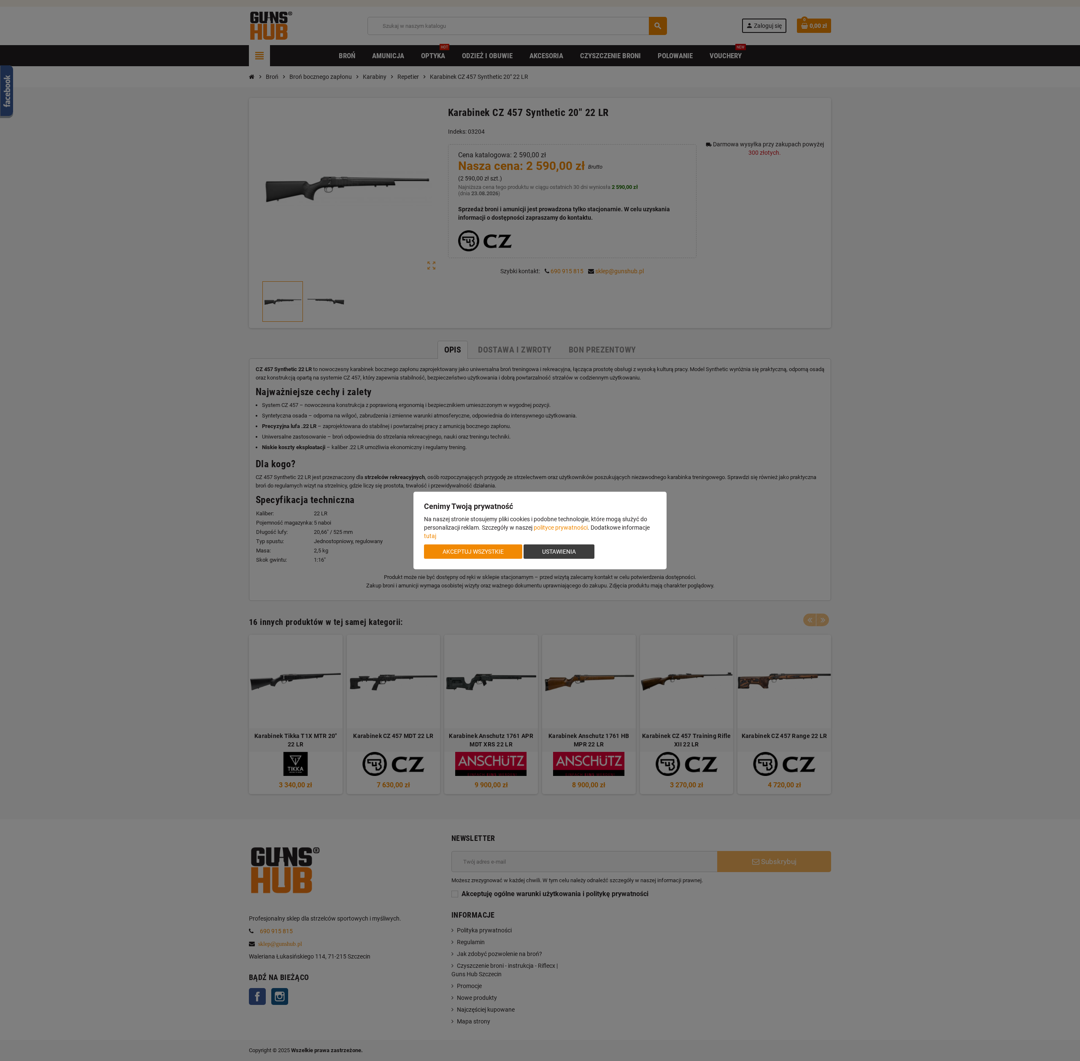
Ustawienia (559, 551)
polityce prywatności (561, 527)
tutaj (430, 536)
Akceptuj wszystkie (473, 551)
